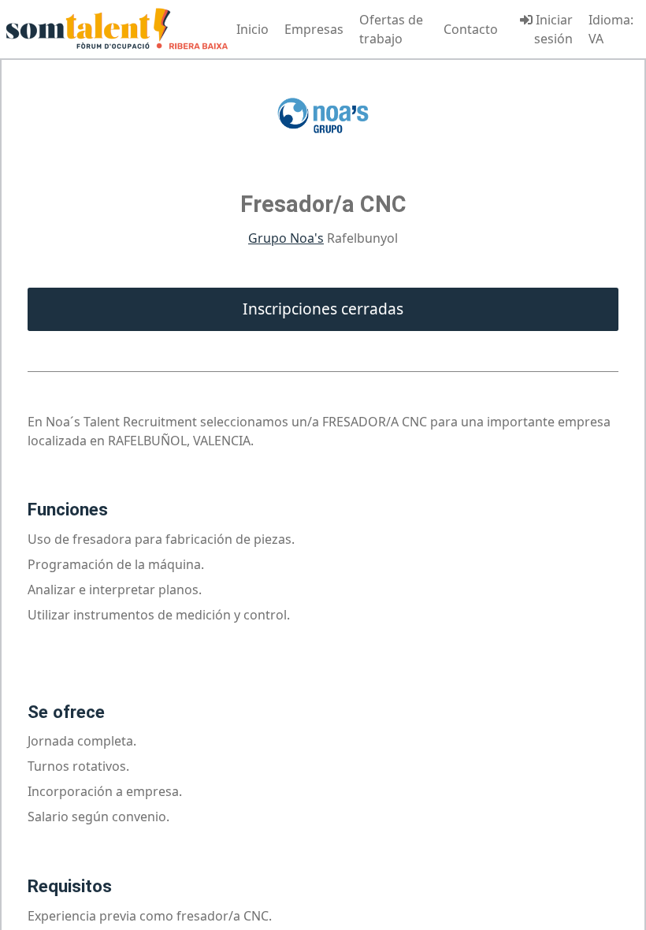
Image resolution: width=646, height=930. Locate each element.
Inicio (252, 29)
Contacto (471, 29)
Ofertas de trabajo (391, 29)
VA (595, 38)
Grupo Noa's (286, 238)
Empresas (313, 29)
